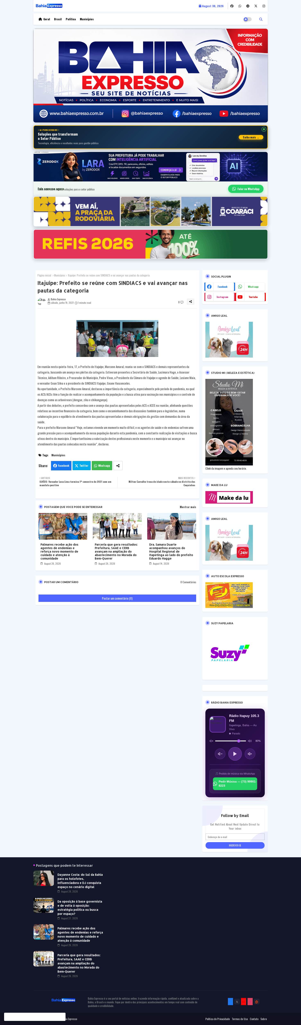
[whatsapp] (239, 6)
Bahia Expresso (69, 1019)
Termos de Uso (240, 1019)
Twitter (83, 465)
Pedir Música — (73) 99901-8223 (238, 783)
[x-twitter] (255, 6)
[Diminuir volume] (220, 754)
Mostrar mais (188, 507)
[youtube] (243, 1001)
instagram (222, 297)
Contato (254, 1019)
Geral (46, 19)
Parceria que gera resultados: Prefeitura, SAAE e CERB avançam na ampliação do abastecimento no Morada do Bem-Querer (116, 551)
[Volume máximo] (250, 741)
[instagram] (263, 6)
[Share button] (118, 465)
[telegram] (247, 6)
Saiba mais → (251, 137)
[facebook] (231, 6)
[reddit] (256, 1001)
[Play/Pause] (235, 754)
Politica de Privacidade (217, 1019)
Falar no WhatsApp (248, 189)
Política (71, 19)
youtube (253, 297)
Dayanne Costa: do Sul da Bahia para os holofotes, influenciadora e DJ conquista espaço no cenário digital (80, 881)
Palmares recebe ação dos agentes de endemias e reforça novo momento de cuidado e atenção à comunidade (59, 551)
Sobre (263, 1019)
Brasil (58, 19)
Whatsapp (104, 465)
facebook (222, 286)
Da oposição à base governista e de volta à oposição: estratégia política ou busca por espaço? (80, 907)
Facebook (63, 465)
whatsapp (253, 286)
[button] (261, 19)
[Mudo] (211, 741)
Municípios (87, 19)
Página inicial (44, 275)
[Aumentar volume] (250, 754)
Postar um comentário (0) (117, 598)
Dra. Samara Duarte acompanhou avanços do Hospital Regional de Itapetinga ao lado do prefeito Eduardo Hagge (171, 551)
